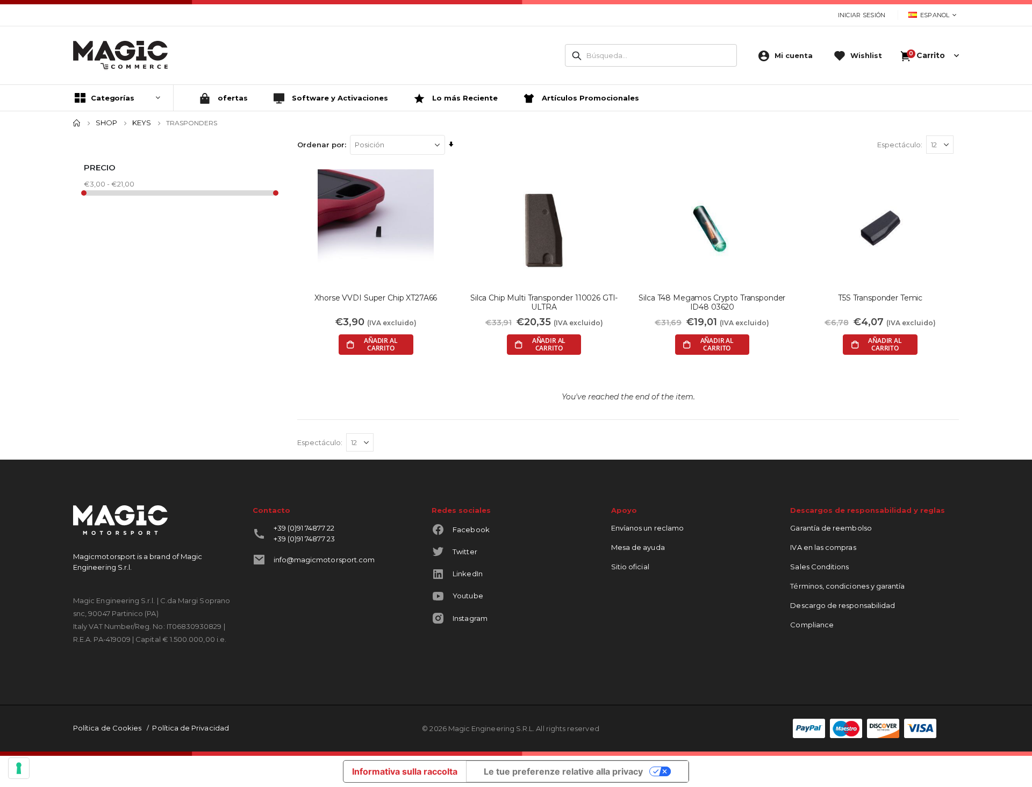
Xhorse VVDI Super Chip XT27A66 (375, 298)
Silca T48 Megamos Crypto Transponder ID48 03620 (712, 303)
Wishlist (866, 55)
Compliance (812, 624)
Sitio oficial (630, 566)
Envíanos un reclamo (647, 528)
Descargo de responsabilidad (842, 605)
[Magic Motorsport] (120, 55)
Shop (106, 122)
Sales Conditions (819, 566)
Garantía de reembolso (830, 528)
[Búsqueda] (577, 56)
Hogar (77, 123)
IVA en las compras (823, 547)
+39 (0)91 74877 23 (304, 538)
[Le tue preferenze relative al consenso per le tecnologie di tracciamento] (19, 768)
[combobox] (650, 55)
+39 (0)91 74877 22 (304, 528)
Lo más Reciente (464, 98)
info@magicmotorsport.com (324, 559)
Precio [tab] (100, 167)
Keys (141, 122)
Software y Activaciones (339, 98)
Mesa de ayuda (638, 547)
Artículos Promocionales (589, 98)
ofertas (232, 98)
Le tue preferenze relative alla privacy (563, 771)
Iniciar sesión (862, 15)
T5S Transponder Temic (880, 298)
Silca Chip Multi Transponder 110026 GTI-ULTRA (544, 303)
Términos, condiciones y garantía (847, 586)
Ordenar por (321, 144)
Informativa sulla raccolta (404, 771)
